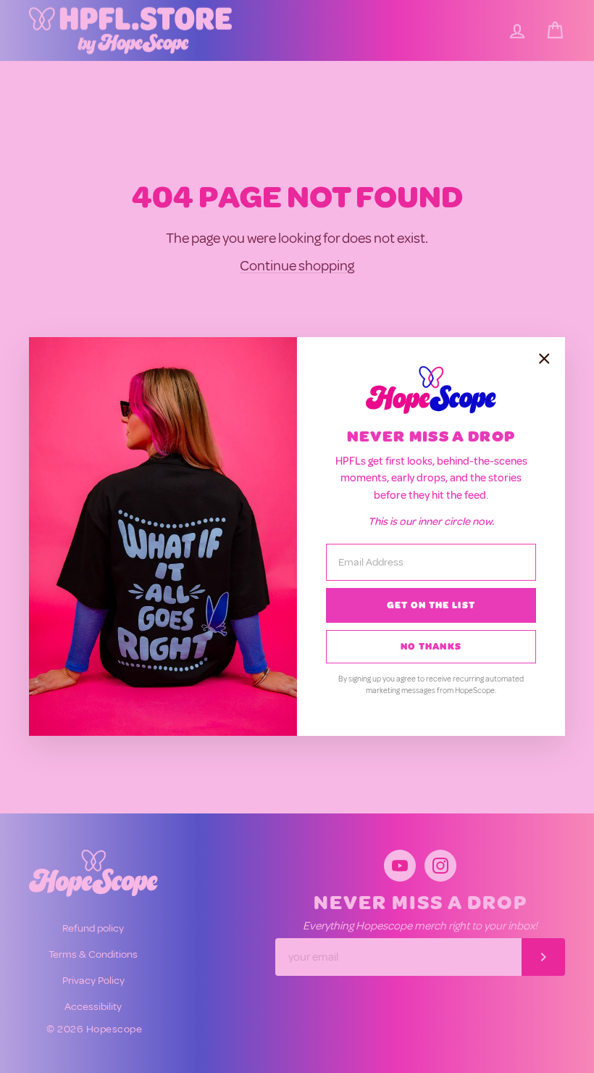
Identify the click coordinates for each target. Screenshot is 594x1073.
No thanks (431, 646)
